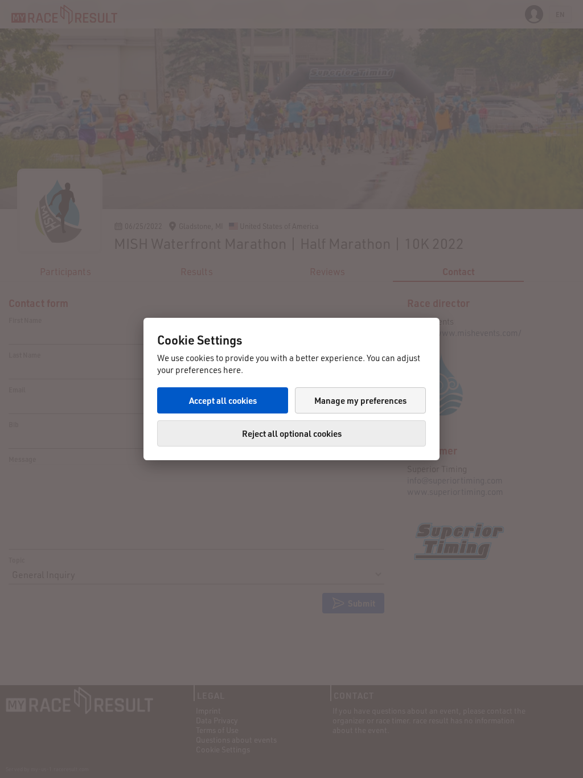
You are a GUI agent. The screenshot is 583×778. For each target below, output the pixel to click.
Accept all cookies (223, 400)
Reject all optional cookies (292, 433)
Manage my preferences (360, 400)
